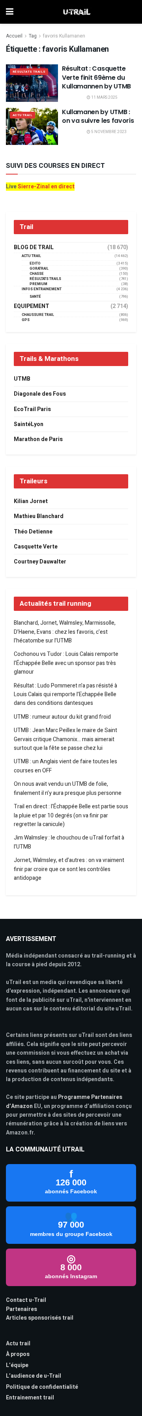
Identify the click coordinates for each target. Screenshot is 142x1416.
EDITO (35, 263)
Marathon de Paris (38, 439)
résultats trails (29, 71)
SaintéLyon (28, 424)
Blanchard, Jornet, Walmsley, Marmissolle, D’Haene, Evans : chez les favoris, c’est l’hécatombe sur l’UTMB (65, 632)
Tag (33, 35)
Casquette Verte (36, 547)
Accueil (14, 35)
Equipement (31, 306)
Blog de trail (34, 247)
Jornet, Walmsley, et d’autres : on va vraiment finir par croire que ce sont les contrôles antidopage (69, 869)
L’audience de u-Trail (33, 1376)
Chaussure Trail (38, 315)
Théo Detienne (33, 532)
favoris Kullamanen (64, 35)
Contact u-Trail (26, 1300)
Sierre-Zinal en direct (46, 186)
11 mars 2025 (104, 97)
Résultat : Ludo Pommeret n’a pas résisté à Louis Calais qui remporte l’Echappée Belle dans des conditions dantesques (65, 695)
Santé (35, 297)
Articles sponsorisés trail (39, 1318)
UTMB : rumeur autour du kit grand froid (62, 717)
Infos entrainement (42, 289)
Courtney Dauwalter (40, 562)
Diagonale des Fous (40, 394)
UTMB (22, 379)
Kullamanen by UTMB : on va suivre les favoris (98, 116)
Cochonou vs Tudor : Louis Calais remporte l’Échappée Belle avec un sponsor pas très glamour (66, 663)
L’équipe (17, 1365)
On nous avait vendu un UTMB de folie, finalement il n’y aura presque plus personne (67, 788)
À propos (18, 1354)
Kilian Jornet (31, 501)
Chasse (37, 274)
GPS (26, 320)
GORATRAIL (39, 268)
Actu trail (18, 1343)
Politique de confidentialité (42, 1387)
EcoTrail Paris (32, 409)
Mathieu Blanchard (39, 516)
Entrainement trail (30, 1397)
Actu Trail (22, 115)
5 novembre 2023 (108, 132)
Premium (38, 284)
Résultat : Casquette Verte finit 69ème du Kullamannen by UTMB (96, 77)
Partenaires (21, 1309)
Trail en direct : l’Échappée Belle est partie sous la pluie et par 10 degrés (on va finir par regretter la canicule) (71, 815)
